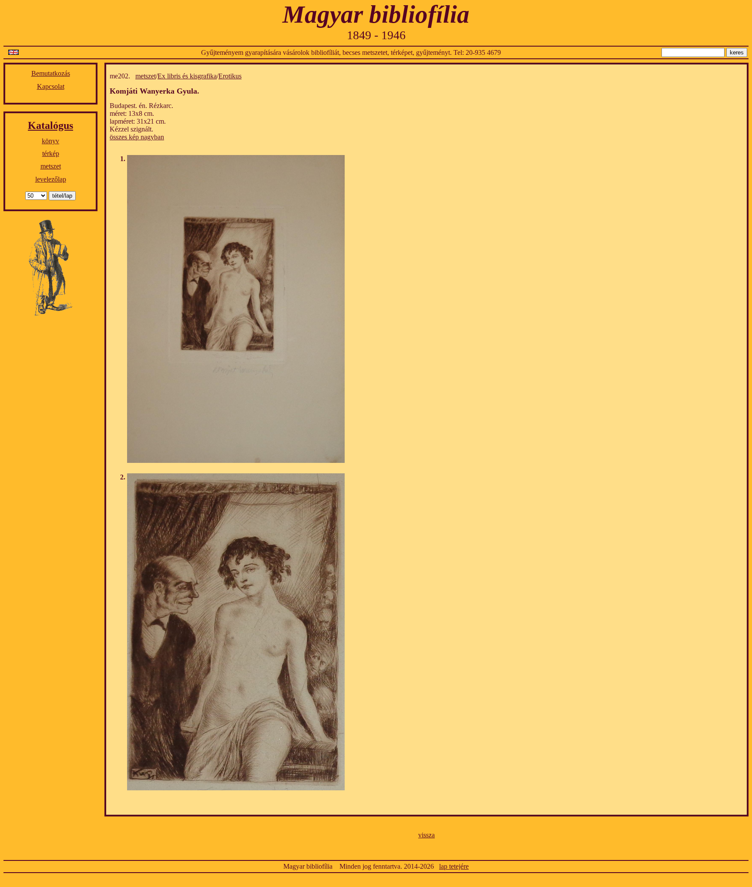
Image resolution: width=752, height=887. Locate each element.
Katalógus (50, 125)
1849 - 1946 (376, 35)
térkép (50, 153)
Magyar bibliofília (376, 14)
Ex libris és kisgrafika (187, 76)
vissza (426, 835)
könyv (50, 141)
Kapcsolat (50, 86)
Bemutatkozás (50, 73)
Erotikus (230, 76)
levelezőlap (50, 179)
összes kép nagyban (137, 137)
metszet (50, 166)
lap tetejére (454, 866)
